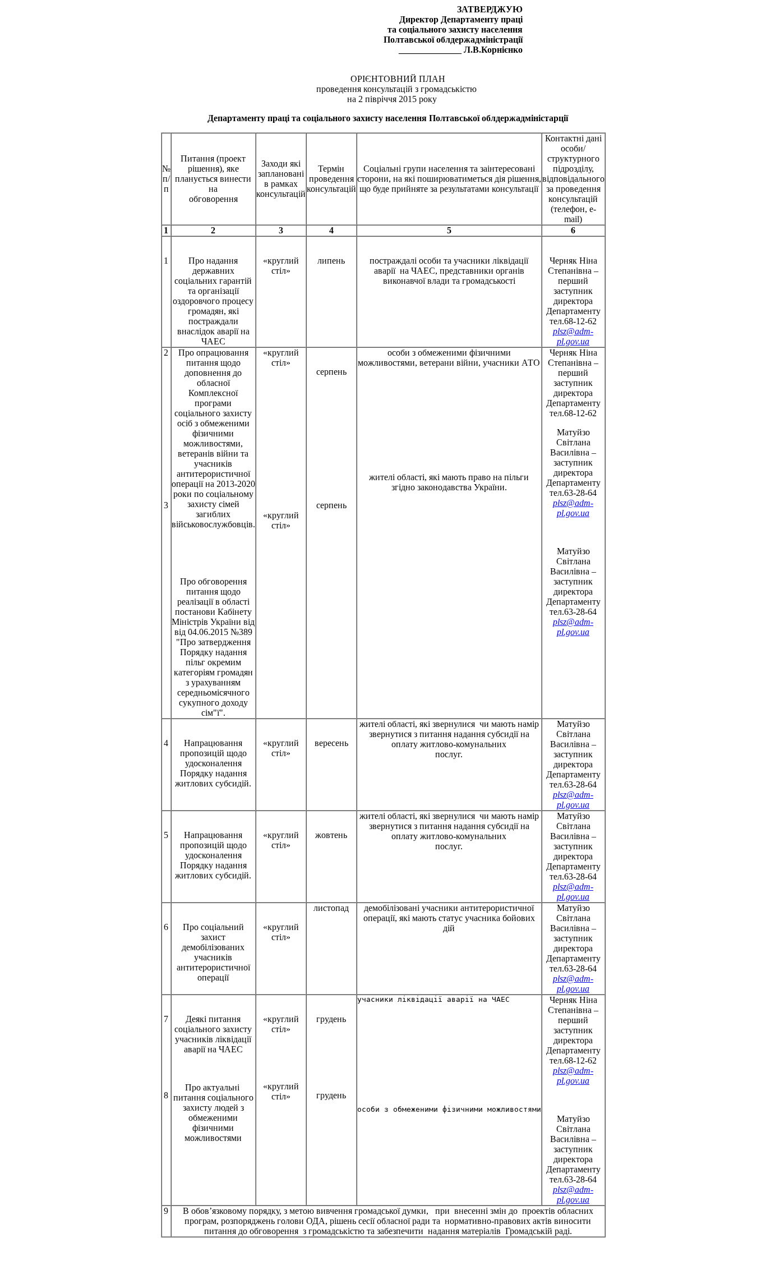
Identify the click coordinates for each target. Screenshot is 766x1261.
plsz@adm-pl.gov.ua (573, 336)
